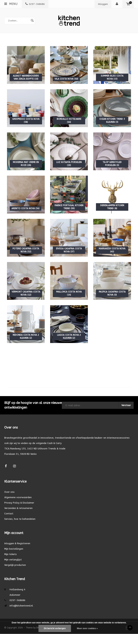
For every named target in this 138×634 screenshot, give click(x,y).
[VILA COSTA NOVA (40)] (69, 64)
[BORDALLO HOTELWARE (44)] (69, 108)
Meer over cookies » (87, 628)
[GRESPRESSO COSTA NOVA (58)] (26, 108)
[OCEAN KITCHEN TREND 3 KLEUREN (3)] (112, 108)
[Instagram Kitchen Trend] (14, 466)
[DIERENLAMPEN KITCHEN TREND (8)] (112, 194)
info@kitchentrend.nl (21, 605)
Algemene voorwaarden (18, 497)
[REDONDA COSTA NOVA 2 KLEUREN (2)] (26, 323)
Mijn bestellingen (13, 548)
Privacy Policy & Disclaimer (19, 502)
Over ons (9, 492)
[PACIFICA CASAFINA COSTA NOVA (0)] (112, 280)
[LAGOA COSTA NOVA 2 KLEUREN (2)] (69, 323)
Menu (12, 4)
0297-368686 (37, 4)
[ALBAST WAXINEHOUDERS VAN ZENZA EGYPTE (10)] (26, 64)
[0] (128, 4)
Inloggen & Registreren (17, 543)
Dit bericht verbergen (55, 628)
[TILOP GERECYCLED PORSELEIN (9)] (112, 151)
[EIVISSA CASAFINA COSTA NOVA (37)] (69, 237)
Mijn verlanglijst (13, 559)
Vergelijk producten (15, 565)
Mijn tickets (10, 554)
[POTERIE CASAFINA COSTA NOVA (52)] (26, 237)
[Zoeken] (32, 20)
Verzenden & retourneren (18, 508)
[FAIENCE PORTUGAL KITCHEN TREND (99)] (69, 194)
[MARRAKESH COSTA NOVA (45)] (112, 237)
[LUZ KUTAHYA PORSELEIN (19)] (69, 151)
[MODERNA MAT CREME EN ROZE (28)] (26, 151)
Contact (8, 513)
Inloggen (103, 4)
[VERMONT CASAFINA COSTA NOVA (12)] (26, 280)
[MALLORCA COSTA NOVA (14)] (69, 280)
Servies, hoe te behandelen (19, 519)
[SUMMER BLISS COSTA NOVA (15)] (112, 64)
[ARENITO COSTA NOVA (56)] (26, 194)
